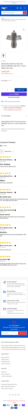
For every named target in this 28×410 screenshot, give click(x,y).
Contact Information (6, 376)
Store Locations (5, 374)
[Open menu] (25, 8)
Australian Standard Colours (9, 384)
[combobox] (14, 13)
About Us (3, 372)
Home (2, 18)
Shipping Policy (5, 361)
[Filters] (1, 151)
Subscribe (22, 333)
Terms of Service (5, 363)
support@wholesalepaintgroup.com (11, 347)
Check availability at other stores (12, 110)
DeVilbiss (3, 61)
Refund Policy (5, 359)
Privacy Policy (5, 357)
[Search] (24, 12)
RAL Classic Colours (7, 388)
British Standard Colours (8, 386)
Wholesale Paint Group (12, 400)
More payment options (14, 97)
